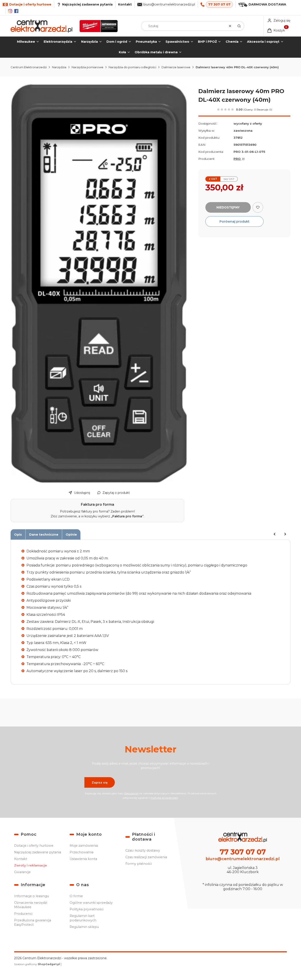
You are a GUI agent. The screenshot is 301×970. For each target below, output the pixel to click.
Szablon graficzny (37, 964)
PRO (238, 158)
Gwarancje (22, 872)
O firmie (76, 896)
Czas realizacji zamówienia (146, 857)
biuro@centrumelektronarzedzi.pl (169, 4)
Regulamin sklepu (84, 927)
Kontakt (125, 4)
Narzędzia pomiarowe (87, 67)
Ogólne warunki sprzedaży (91, 903)
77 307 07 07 (219, 4)
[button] (239, 26)
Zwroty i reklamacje (30, 865)
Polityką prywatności (164, 797)
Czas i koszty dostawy (142, 850)
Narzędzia (59, 67)
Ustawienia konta (83, 859)
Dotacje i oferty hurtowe (33, 846)
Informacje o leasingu (31, 896)
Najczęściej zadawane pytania (37, 852)
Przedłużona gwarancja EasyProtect (32, 922)
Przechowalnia (81, 852)
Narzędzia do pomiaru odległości (132, 67)
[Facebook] (16, 11)
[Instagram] (10, 11)
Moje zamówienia (84, 846)
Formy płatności (138, 864)
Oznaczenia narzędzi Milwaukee (30, 905)
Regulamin (131, 793)
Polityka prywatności (86, 909)
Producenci (23, 914)
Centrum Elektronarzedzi (29, 67)
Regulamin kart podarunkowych (83, 918)
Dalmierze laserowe (176, 67)
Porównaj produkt (234, 221)
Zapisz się (100, 782)
